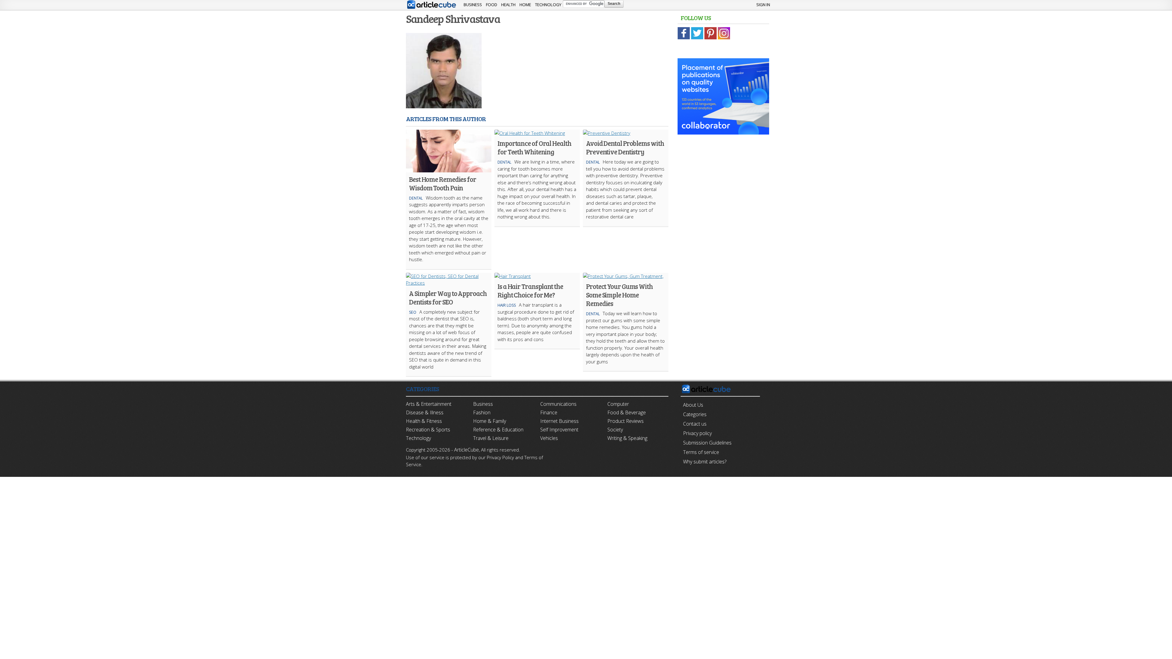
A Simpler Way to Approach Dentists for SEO (448, 297)
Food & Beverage (626, 412)
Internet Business (559, 421)
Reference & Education (498, 429)
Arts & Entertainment (428, 404)
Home (525, 4)
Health (508, 4)
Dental (416, 198)
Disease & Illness (424, 412)
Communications (558, 404)
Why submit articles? (704, 461)
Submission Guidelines (707, 442)
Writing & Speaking (627, 438)
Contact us (695, 423)
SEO (412, 312)
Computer (618, 404)
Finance (548, 412)
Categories (695, 414)
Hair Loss (506, 305)
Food (491, 4)
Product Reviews (625, 421)
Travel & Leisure (490, 438)
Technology (548, 4)
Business (473, 4)
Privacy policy (697, 433)
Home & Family (489, 421)
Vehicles (549, 438)
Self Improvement (559, 429)
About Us (693, 405)
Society (615, 429)
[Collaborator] (723, 131)
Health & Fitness (424, 421)
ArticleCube (466, 449)
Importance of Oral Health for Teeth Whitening (534, 147)
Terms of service (701, 452)
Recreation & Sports (428, 429)
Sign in (763, 4)
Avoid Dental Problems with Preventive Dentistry (625, 147)
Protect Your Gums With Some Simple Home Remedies (619, 295)
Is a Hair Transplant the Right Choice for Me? (530, 290)
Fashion (481, 412)
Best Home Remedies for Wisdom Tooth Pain (442, 183)
